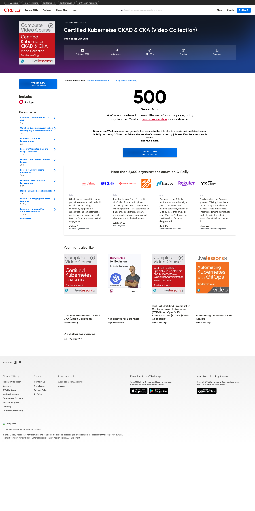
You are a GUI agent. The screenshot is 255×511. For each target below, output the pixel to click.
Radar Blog (61, 10)
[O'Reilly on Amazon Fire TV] (207, 393)
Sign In (230, 10)
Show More (25, 219)
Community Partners (13, 398)
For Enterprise (12, 3)
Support (39, 376)
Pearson (217, 54)
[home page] (12, 10)
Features (47, 10)
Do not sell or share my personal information (22, 429)
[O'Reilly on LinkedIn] (15, 362)
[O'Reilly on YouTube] (20, 362)
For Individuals (66, 3)
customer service (154, 119)
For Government (31, 3)
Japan (61, 386)
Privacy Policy (41, 390)
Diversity (7, 406)
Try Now (243, 10)
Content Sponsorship (13, 410)
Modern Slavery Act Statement (67, 438)
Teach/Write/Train (12, 381)
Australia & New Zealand (70, 381)
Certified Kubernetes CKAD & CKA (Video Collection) (111, 80)
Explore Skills (31, 10)
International (66, 376)
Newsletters (39, 386)
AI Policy (38, 394)
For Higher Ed (49, 3)
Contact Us (39, 381)
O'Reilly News (9, 390)
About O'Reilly (11, 376)
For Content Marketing (87, 3)
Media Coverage (11, 394)
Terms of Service (10, 438)
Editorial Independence (42, 438)
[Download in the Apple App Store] (139, 393)
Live (74, 10)
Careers (6, 386)
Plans (219, 10)
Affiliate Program (11, 402)
